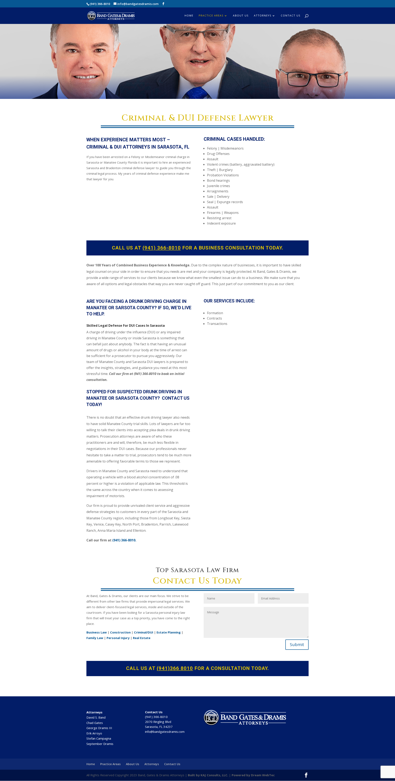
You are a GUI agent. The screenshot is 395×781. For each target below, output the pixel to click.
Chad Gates (94, 723)
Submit (297, 644)
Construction (120, 632)
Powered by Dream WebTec (253, 775)
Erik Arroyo (94, 733)
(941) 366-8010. (124, 540)
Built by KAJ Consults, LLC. (208, 775)
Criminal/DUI (143, 632)
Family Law (94, 638)
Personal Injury (118, 638)
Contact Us (290, 15)
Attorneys (262, 15)
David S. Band (96, 717)
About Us (241, 15)
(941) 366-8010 (100, 4)
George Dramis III (99, 728)
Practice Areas (211, 15)
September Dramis (99, 744)
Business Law (96, 632)
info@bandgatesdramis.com (165, 731)
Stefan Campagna (98, 738)
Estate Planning (169, 632)
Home (189, 15)
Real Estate (141, 638)
